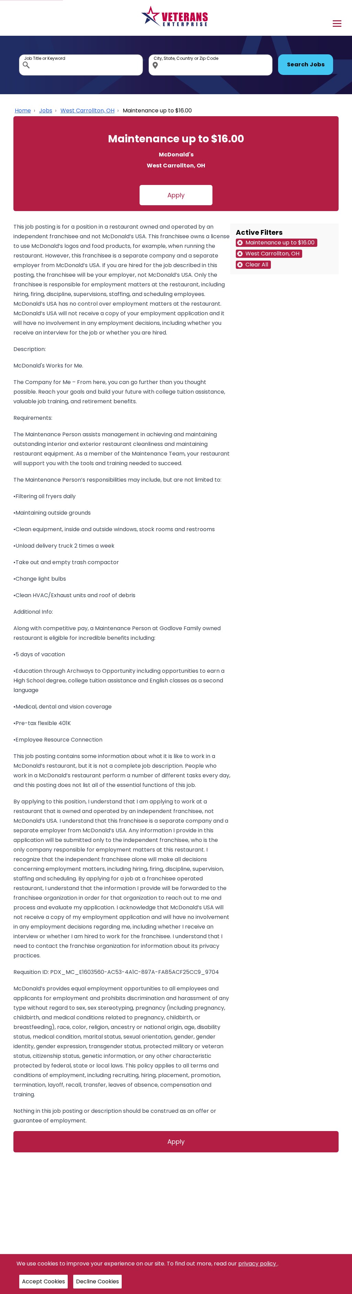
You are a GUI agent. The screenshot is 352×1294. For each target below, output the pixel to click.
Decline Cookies (97, 1281)
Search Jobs (306, 64)
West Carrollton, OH (87, 110)
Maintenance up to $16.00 (157, 110)
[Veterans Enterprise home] (176, 17)
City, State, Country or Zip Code (156, 56)
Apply (176, 195)
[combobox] (81, 65)
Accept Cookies (43, 1281)
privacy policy (257, 1264)
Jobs (45, 110)
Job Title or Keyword (27, 56)
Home (23, 110)
